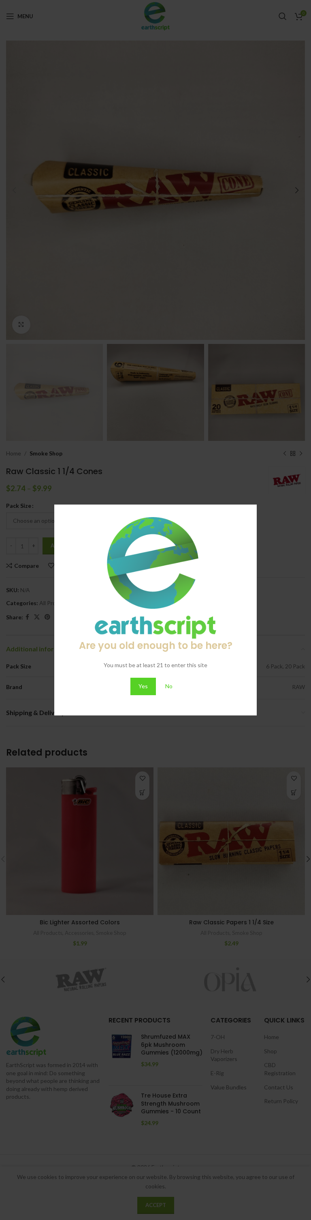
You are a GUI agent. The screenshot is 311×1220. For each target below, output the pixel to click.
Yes (143, 686)
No (169, 686)
